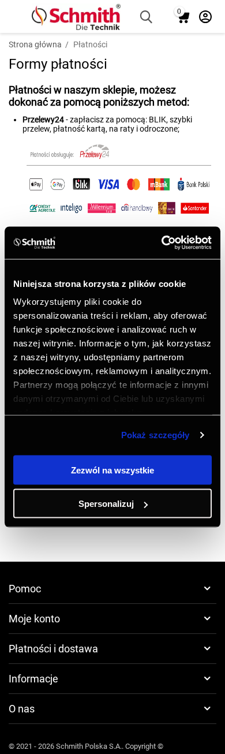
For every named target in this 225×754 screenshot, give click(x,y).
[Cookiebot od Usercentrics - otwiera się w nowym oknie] (162, 243)
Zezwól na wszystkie (112, 470)
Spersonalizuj (106, 504)
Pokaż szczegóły (155, 435)
